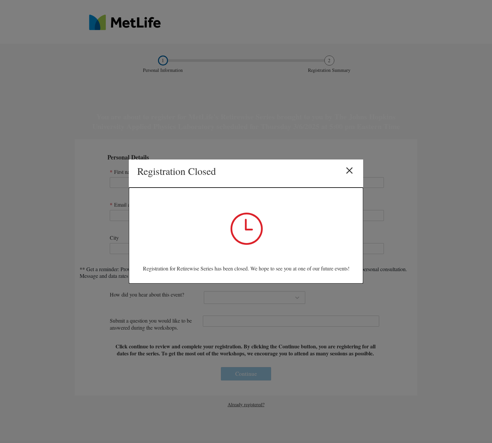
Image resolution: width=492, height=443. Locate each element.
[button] (349, 171)
